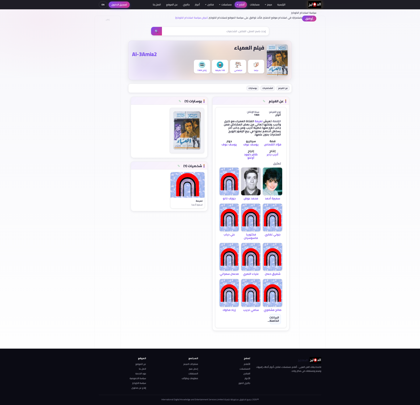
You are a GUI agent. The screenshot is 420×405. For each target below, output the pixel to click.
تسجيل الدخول (119, 4)
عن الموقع (172, 4)
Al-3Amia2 (144, 54)
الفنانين (246, 373)
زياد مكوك (229, 310)
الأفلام (247, 364)
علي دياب (229, 234)
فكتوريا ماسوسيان (251, 236)
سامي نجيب (251, 310)
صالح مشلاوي (272, 310)
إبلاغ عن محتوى (138, 388)
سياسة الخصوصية (138, 378)
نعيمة (259, 121)
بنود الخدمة (140, 373)
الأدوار (247, 378)
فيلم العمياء (249, 47)
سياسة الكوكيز (139, 383)
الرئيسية (281, 4)
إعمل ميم (193, 369)
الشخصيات (267, 88)
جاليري (186, 4)
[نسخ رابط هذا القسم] (264, 101)
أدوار (197, 4)
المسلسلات (245, 369)
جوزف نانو (229, 198)
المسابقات (193, 373)
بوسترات (252, 88)
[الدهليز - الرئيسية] (314, 4)
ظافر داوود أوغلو (251, 156)
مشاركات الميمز (190, 364)
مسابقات (255, 4)
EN (103, 4)
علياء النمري (251, 273)
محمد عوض (251, 198)
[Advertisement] (107, 71)
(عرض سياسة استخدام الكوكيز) (191, 17)
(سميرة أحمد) (197, 204)
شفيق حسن (272, 273)
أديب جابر (272, 154)
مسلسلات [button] (226, 4)
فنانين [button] (210, 4)
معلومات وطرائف (190, 378)
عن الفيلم (283, 88)
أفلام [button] (242, 4)
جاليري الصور (244, 383)
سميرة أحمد (272, 198)
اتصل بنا (157, 4)
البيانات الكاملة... (273, 319)
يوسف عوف (251, 144)
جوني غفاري (272, 234)
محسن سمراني (229, 273)
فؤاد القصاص (272, 144)
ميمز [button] (269, 4)
